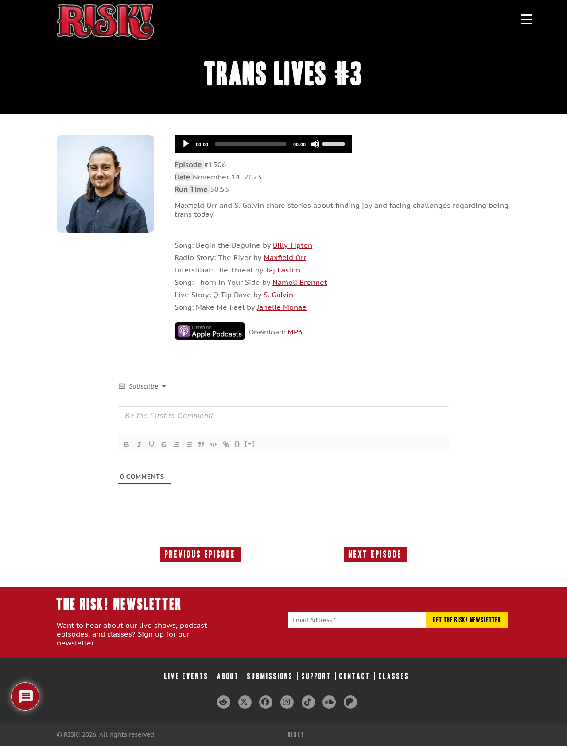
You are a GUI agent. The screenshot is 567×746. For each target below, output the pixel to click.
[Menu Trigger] (526, 19)
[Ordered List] (176, 444)
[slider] (334, 143)
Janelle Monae (282, 307)
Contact (354, 676)
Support (316, 676)
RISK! (296, 734)
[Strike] (164, 444)
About (228, 676)
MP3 (295, 331)
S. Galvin (278, 294)
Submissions (270, 676)
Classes (394, 676)
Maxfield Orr (285, 257)
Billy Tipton (292, 245)
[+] (250, 443)
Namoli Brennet (299, 282)
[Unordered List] (189, 444)
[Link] (226, 444)
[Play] (186, 144)
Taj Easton (282, 269)
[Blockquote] (201, 444)
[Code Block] (213, 444)
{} (237, 443)
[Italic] (139, 444)
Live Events (186, 676)
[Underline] (151, 444)
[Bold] (126, 444)
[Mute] (315, 144)
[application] (263, 144)
